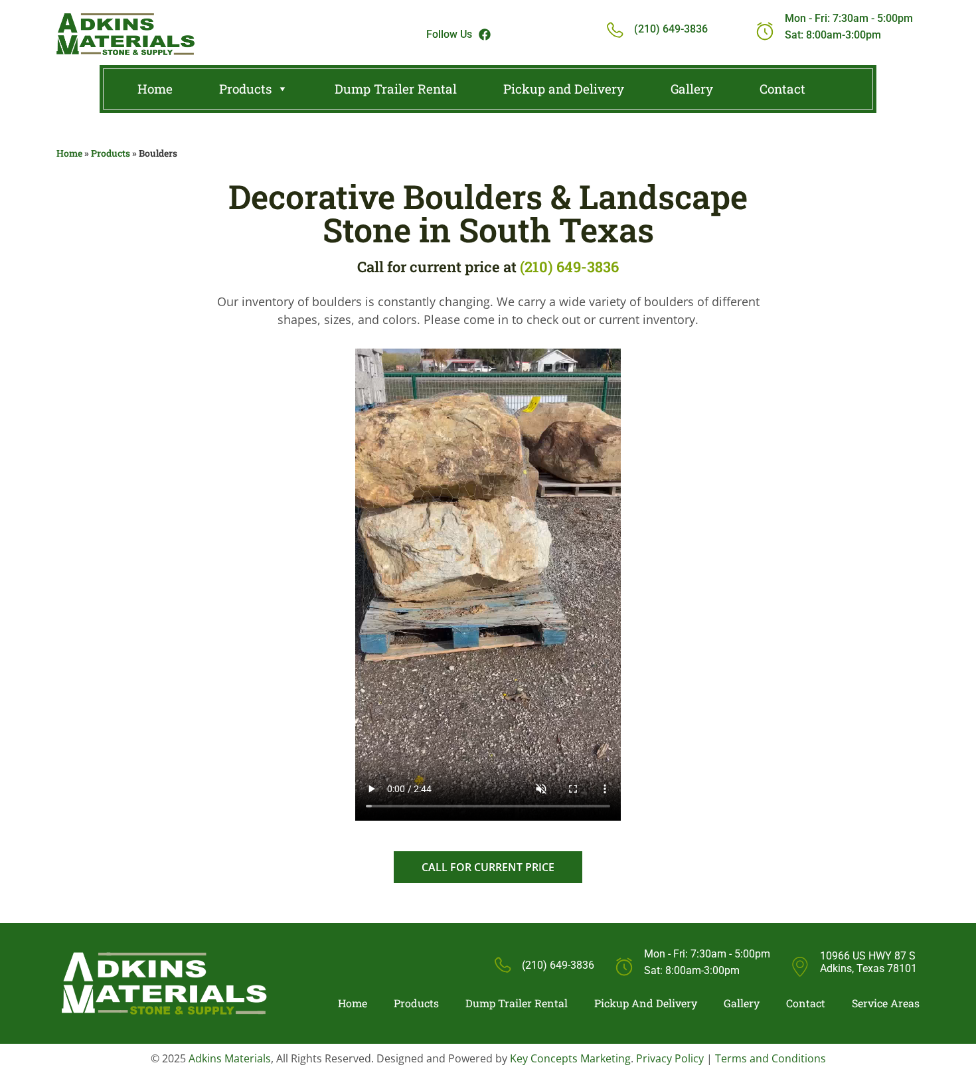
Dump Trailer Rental (396, 88)
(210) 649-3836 (671, 29)
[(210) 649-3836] (614, 31)
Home (155, 88)
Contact (782, 88)
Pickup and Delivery (563, 88)
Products (245, 88)
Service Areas (886, 1003)
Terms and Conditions (770, 1058)
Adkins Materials (230, 1058)
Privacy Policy (670, 1058)
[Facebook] (485, 35)
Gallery (692, 88)
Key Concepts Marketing (570, 1058)
